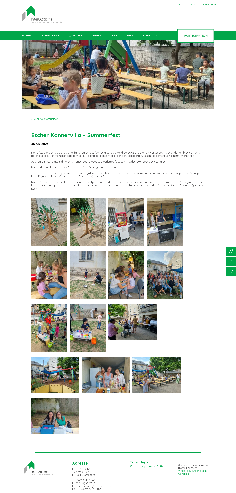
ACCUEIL (26, 35)
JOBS (130, 35)
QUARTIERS (75, 35)
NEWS (113, 35)
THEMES (96, 35)
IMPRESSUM (209, 4)
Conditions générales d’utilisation (149, 466)
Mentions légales (140, 462)
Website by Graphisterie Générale (192, 472)
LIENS (180, 4)
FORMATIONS (150, 35)
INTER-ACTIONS (50, 35)
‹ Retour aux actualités (44, 119)
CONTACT (193, 4)
